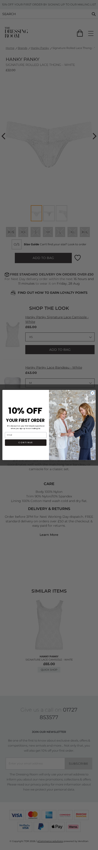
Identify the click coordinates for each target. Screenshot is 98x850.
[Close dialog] (92, 393)
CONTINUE (25, 442)
